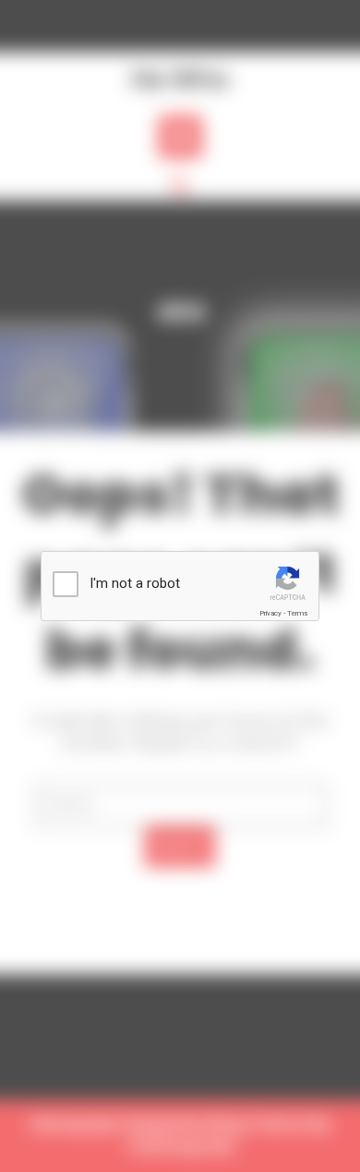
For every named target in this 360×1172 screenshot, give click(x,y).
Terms (297, 613)
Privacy (270, 613)
